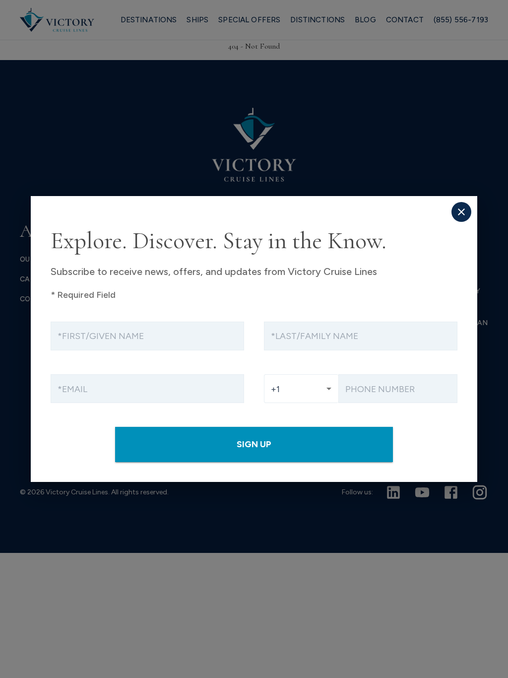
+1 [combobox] (275, 389)
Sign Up (254, 444)
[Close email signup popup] (461, 212)
